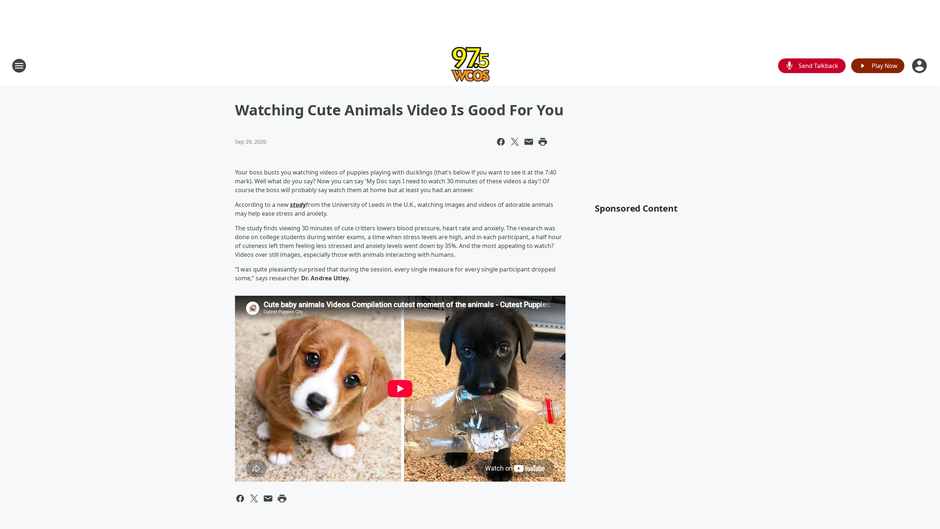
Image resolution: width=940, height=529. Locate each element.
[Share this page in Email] (529, 142)
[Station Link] (470, 65)
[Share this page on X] (515, 142)
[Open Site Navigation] (19, 65)
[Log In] (920, 65)
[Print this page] (543, 142)
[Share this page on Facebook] (501, 142)
